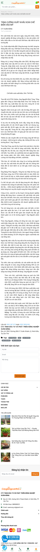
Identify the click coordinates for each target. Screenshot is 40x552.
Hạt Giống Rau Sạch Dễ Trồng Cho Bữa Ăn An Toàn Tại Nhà (24, 442)
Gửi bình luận (20, 376)
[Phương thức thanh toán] (16, 530)
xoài (19, 338)
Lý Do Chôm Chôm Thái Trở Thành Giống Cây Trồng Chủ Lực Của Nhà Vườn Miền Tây (25, 455)
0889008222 (16, 504)
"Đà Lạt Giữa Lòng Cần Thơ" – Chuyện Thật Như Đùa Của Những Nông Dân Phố (25, 429)
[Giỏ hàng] (37, 2)
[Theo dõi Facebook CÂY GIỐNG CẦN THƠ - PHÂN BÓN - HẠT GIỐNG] (1, 521)
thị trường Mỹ (12, 338)
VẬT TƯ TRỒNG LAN (7, 393)
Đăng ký (35, 474)
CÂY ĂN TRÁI (5, 387)
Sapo (15, 545)
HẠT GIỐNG (4, 390)
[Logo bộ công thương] (10, 538)
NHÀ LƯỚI (4, 407)
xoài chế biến (26, 338)
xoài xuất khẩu (6, 340)
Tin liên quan (6, 413)
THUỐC (3, 399)
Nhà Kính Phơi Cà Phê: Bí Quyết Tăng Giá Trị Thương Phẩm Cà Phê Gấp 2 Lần (25, 417)
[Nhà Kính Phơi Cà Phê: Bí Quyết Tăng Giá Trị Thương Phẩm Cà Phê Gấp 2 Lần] (5, 420)
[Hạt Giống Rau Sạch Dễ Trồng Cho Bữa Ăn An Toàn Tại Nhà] (5, 445)
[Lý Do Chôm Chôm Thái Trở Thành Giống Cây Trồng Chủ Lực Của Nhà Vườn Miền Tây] (5, 457)
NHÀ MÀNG (4, 404)
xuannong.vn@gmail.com (15, 507)
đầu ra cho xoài (16, 340)
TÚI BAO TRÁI (5, 402)
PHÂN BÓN (4, 396)
